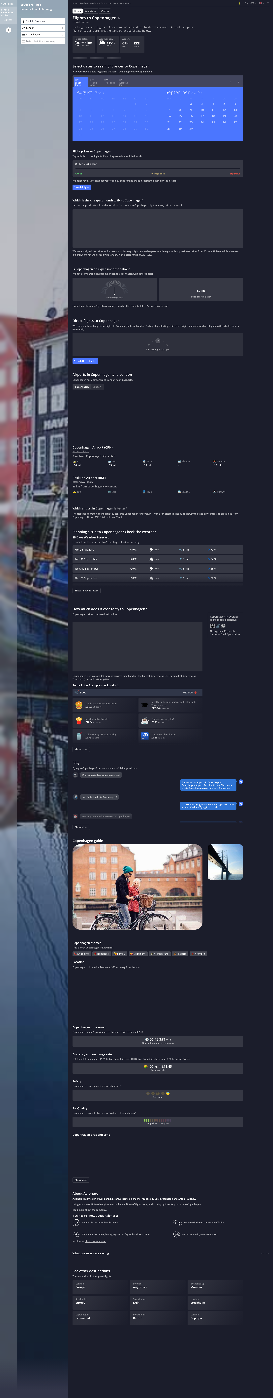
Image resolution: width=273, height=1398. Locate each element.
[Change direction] (119, 17)
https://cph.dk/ (81, 451)
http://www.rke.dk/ (83, 481)
